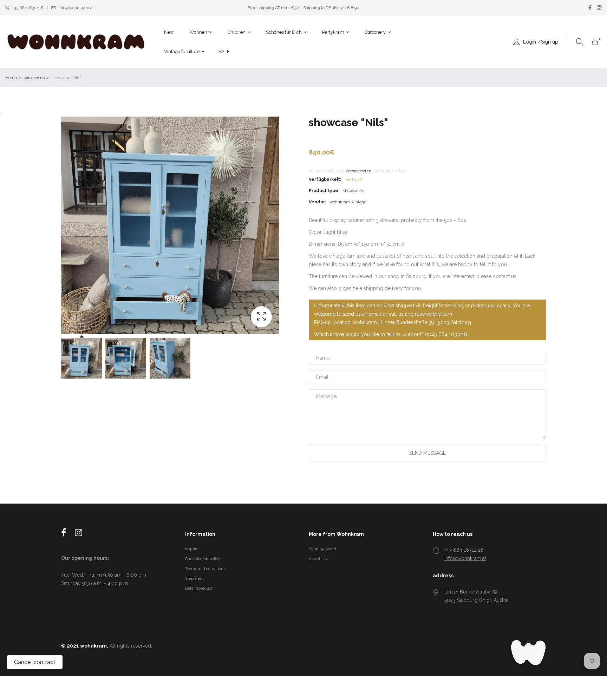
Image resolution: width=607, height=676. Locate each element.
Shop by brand (322, 548)
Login (529, 41)
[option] (81, 358)
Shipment (194, 578)
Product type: (324, 190)
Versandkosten (358, 171)
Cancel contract (35, 662)
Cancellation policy (203, 558)
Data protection (199, 588)
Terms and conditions (205, 568)
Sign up (549, 41)
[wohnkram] (75, 42)
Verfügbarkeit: (325, 179)
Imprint (192, 548)
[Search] (579, 42)
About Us (318, 558)
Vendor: (317, 201)
